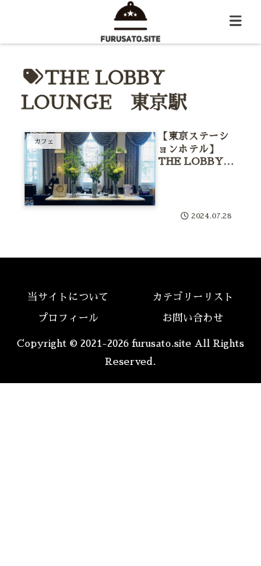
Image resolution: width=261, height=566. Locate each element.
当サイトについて (68, 297)
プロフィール (68, 318)
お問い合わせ (192, 318)
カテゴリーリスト (192, 297)
